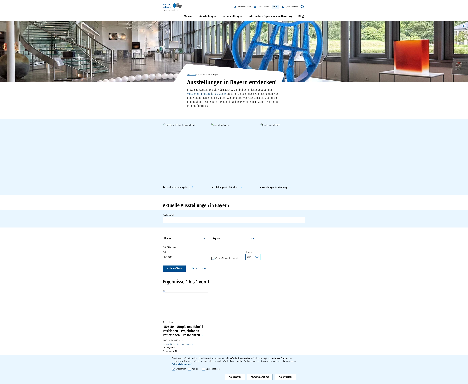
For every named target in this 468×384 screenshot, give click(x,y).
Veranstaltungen (233, 16)
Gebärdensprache (244, 7)
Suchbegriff (168, 215)
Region (216, 238)
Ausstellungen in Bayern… (209, 74)
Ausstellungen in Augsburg (176, 187)
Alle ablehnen (235, 377)
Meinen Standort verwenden (227, 258)
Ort (164, 252)
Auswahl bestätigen (260, 377)
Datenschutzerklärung (182, 364)
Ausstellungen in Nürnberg (273, 187)
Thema (167, 238)
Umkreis (249, 252)
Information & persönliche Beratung (270, 16)
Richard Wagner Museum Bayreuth (178, 344)
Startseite (191, 74)
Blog (301, 16)
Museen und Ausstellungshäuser (206, 93)
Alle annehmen (285, 377)
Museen (188, 16)
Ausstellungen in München (224, 187)
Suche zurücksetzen (197, 268)
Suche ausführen (174, 268)
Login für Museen (291, 7)
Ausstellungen (208, 16)
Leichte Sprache (263, 7)
